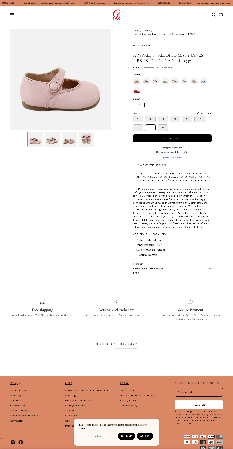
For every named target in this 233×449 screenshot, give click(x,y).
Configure (97, 436)
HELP (68, 383)
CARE (136, 273)
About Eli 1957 (18, 390)
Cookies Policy (128, 405)
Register (199, 404)
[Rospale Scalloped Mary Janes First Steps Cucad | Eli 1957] (35, 139)
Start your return (75, 405)
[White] (184, 81)
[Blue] (203, 81)
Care (68, 420)
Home (136, 30)
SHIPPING (138, 264)
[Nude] (137, 81)
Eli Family (15, 395)
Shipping (70, 395)
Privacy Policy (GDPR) (185, 423)
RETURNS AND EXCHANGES (148, 268)
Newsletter (16, 420)
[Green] (165, 81)
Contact (70, 410)
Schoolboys (17, 400)
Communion (17, 405)
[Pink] (146, 81)
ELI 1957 (15, 383)
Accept (145, 436)
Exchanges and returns (79, 400)
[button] (213, 14)
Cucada (146, 30)
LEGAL (124, 383)
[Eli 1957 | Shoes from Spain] (116, 14)
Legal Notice (127, 390)
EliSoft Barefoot (19, 410)
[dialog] (116, 432)
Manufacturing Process (24, 415)
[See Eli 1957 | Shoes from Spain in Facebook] (20, 442)
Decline (126, 436)
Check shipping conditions (56, 315)
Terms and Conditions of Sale (137, 395)
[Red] (137, 90)
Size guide (71, 415)
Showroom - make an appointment (86, 390)
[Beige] (156, 81)
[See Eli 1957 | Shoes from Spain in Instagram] (12, 442)
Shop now (95, 3)
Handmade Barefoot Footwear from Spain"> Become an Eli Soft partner (42, 3)
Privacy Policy (128, 400)
